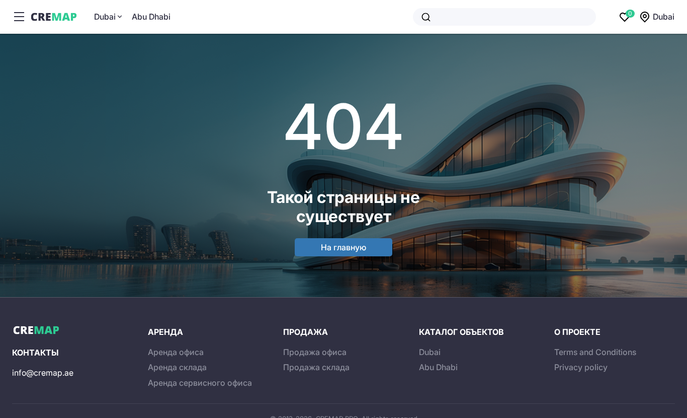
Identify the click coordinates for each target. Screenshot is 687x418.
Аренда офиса (176, 352)
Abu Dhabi (151, 17)
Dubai (105, 17)
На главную (343, 247)
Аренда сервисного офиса (200, 383)
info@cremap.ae (42, 373)
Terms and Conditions (595, 352)
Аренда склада (177, 367)
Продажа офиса (315, 352)
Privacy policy (581, 367)
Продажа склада (316, 367)
